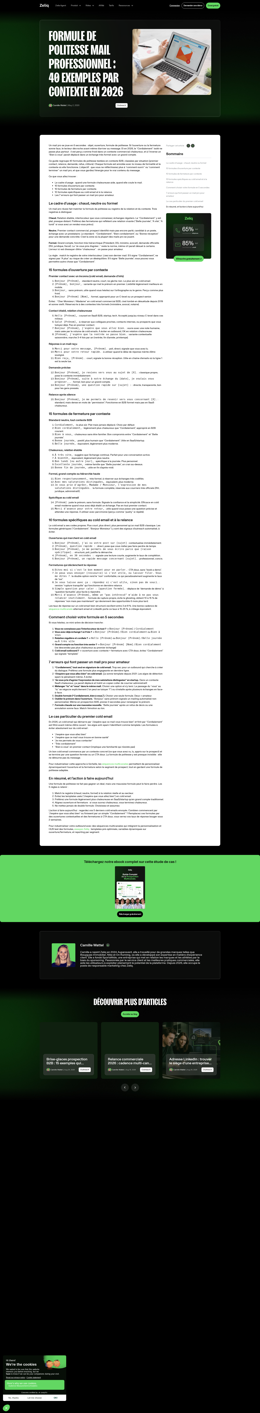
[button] (76, 5)
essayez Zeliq (81, 829)
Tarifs (111, 5)
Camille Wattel (59, 105)
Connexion (175, 5)
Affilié (101, 5)
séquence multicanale (61, 609)
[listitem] (69, 1050)
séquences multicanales (115, 763)
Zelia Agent (60, 5)
